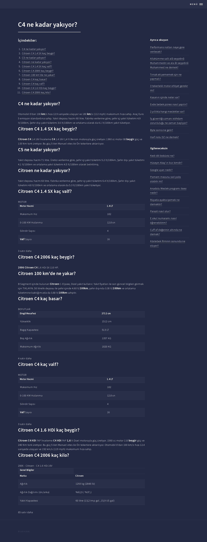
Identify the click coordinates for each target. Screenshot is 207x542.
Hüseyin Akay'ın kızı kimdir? (166, 162)
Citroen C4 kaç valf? (33, 83)
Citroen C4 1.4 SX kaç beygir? (38, 53)
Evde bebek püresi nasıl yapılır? (168, 104)
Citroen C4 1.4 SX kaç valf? (37, 66)
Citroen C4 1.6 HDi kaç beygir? (39, 88)
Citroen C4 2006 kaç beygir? (38, 70)
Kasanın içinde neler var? (164, 97)
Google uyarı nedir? (161, 169)
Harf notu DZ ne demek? (164, 137)
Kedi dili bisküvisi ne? (162, 155)
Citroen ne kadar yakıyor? (36, 62)
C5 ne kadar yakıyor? (34, 57)
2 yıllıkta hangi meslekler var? (167, 111)
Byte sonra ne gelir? (161, 130)
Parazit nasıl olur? (160, 211)
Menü (194, 4)
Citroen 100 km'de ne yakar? (38, 75)
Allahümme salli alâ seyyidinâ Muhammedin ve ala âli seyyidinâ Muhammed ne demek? (169, 63)
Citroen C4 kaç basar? (34, 79)
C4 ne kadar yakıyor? (34, 49)
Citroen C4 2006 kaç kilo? (36, 92)
